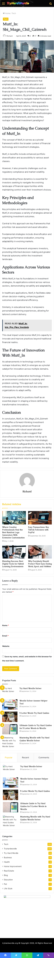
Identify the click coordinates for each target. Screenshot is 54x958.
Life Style (8, 888)
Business (8, 857)
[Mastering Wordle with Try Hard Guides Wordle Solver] (9, 742)
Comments (43, 757)
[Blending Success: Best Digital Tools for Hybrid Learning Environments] (14, 552)
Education (8, 880)
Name (5, 625)
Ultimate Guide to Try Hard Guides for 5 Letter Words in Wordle (33, 806)
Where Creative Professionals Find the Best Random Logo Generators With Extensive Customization (13, 532)
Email (5, 636)
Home (7, 13)
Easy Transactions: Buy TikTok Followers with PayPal (38, 530)
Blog (6, 875)
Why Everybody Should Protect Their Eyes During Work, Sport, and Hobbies (40, 564)
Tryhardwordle (10, 849)
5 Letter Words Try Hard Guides (34, 713)
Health (7, 862)
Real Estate (9, 871)
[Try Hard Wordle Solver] (9, 692)
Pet (5, 884)
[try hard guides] (18, 3)
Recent (25, 757)
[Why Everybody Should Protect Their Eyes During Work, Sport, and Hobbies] (40, 552)
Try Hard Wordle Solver (30, 688)
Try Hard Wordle (11, 853)
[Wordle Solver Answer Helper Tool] (9, 704)
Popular (8, 757)
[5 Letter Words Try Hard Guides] (9, 717)
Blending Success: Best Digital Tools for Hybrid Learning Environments (13, 564)
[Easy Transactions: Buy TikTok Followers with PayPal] (40, 517)
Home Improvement (13, 866)
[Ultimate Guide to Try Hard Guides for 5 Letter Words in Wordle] (9, 729)
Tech (14, 13)
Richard (9, 36)
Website (5, 646)
